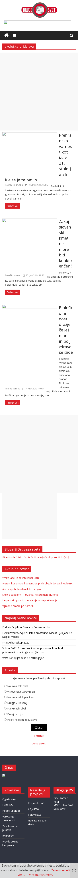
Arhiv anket (39, 743)
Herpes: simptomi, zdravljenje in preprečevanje (29, 600)
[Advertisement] (39, 91)
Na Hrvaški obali (16, 708)
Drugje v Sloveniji (17, 703)
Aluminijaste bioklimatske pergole (22, 589)
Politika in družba (14, 184)
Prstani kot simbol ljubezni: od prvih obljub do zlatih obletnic (37, 583)
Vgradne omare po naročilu (18, 606)
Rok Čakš (63, 557)
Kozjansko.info (36, 803)
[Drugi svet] (39, 4)
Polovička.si (35, 814)
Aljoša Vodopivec (47, 557)
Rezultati (39, 736)
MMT (57, 805)
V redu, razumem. (41, 875)
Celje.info (33, 809)
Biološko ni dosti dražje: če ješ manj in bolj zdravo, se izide (66, 330)
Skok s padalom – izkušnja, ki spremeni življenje (30, 594)
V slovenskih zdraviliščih (21, 691)
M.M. (34, 557)
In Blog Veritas (12, 388)
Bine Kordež (9, 557)
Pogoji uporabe (11, 810)
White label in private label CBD (20, 578)
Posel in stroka (12, 275)
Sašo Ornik (23, 557)
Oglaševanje (9, 799)
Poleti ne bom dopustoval (22, 719)
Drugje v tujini (15, 714)
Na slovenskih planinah (20, 697)
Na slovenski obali (17, 686)
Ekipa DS (7, 805)
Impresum (8, 835)
